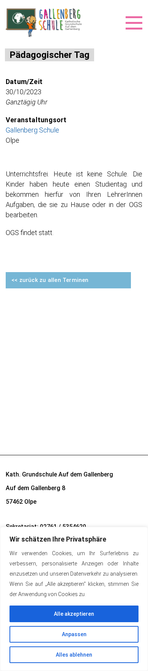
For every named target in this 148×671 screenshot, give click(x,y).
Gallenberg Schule (32, 130)
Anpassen (74, 634)
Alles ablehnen (74, 655)
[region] (74, 599)
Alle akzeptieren (74, 614)
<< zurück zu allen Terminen (50, 280)
